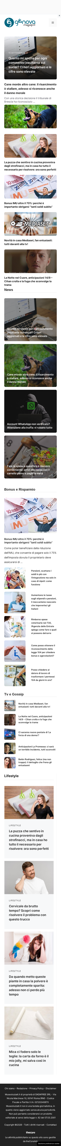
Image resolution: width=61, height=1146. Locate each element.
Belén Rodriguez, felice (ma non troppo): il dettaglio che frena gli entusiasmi (35, 762)
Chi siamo (10, 1088)
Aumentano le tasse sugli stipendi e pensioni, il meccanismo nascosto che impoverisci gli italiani (43, 602)
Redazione (22, 1088)
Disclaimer (51, 1088)
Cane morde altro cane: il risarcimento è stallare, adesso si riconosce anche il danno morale (30, 89)
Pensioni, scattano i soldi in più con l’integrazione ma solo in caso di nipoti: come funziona (43, 577)
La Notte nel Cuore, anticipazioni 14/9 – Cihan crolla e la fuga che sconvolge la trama (28, 281)
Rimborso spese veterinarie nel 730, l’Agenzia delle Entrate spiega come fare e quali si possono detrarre (43, 626)
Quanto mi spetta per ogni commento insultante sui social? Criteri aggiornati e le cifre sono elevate (30, 332)
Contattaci (52, 1124)
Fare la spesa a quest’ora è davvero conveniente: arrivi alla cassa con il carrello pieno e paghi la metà (28, 470)
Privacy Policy (37, 1088)
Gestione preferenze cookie (48, 1144)
